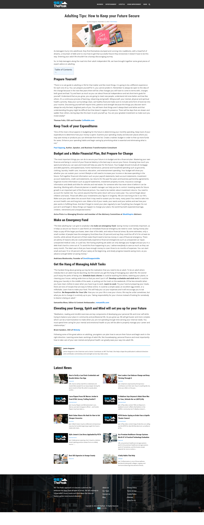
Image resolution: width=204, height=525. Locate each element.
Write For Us (131, 500)
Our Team (105, 491)
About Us (105, 488)
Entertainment (111, 4)
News (145, 4)
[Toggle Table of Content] (63, 72)
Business (100, 4)
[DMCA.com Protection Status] (102, 509)
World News (113, 21)
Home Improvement (134, 4)
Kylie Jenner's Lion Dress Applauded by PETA (85, 434)
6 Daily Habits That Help (126, 456)
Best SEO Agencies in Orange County (82, 456)
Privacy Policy (132, 488)
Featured (71, 381)
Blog (104, 497)
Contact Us (106, 494)
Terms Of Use (131, 491)
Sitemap (130, 497)
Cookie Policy (131, 494)
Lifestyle (122, 4)
